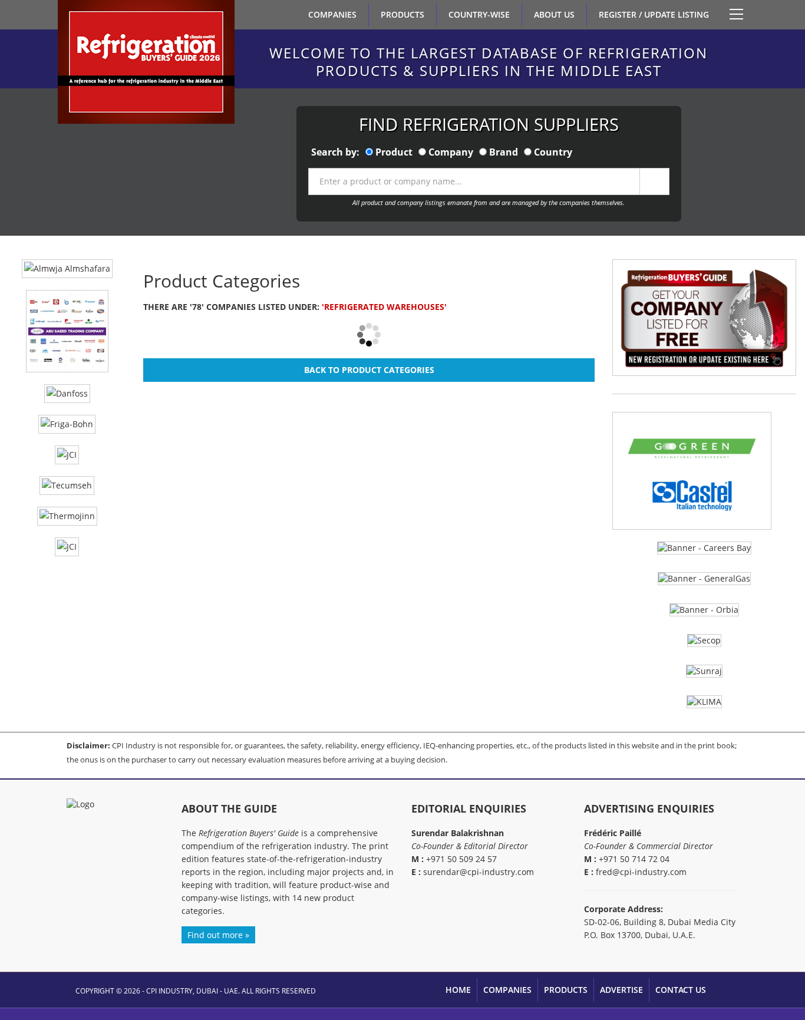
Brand (503, 152)
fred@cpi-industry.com (641, 871)
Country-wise (479, 14)
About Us (554, 14)
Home (458, 989)
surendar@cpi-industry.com (478, 871)
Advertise (621, 989)
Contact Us (680, 989)
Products (402, 14)
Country (553, 152)
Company (450, 152)
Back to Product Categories (369, 369)
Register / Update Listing (654, 14)
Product (394, 152)
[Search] (654, 181)
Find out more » (218, 934)
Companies (332, 14)
